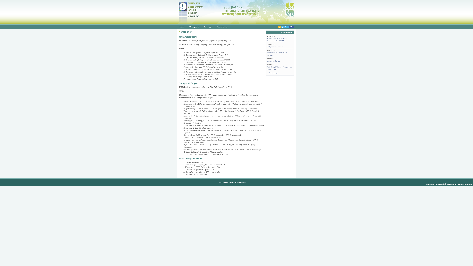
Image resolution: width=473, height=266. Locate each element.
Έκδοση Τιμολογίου (273, 61)
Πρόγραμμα (208, 27)
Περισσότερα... (274, 73)
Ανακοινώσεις (222, 27)
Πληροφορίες (194, 27)
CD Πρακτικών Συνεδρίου (275, 47)
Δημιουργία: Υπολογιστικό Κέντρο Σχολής (440, 184)
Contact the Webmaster (464, 184)
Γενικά (182, 27)
